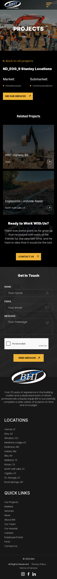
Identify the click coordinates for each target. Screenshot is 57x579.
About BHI (9, 519)
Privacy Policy (39, 564)
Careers (8, 533)
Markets (8, 506)
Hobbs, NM (10, 451)
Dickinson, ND (11, 447)
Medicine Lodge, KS (15, 442)
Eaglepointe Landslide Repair (24, 201)
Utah (8, 162)
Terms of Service (28, 567)
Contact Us (26, 256)
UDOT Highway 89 (16, 155)
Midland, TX (10, 460)
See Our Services (15, 96)
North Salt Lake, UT (15, 208)
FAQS (7, 541)
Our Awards (11, 528)
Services (9, 511)
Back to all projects (19, 61)
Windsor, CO (11, 438)
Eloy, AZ (8, 433)
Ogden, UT (10, 473)
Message (10, 316)
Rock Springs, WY (13, 482)
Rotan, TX (9, 464)
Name (8, 286)
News (7, 515)
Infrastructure (13, 85)
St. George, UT (12, 477)
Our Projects (11, 502)
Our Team (10, 524)
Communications (42, 85)
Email (8, 301)
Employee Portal (13, 537)
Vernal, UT (9, 429)
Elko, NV (8, 455)
